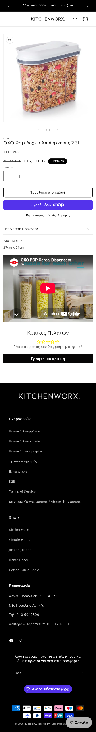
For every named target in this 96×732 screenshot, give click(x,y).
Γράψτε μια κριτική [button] (48, 358)
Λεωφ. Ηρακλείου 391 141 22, (33, 596)
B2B (12, 481)
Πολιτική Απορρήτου (24, 431)
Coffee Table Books (24, 570)
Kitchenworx (33, 723)
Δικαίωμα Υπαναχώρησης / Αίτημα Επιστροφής (45, 501)
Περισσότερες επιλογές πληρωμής (48, 215)
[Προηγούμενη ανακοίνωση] (8, 6)
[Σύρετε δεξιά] (58, 130)
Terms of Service (22, 491)
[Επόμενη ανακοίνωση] (88, 6)
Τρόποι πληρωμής (23, 461)
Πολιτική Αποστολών (25, 441)
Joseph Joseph (20, 549)
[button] (9, 19)
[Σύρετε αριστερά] (38, 130)
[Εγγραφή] (82, 673)
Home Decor (19, 560)
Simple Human (21, 539)
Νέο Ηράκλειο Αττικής (26, 605)
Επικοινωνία (18, 471)
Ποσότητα (10, 167)
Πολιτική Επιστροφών (25, 451)
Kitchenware (19, 529)
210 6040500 (28, 614)
